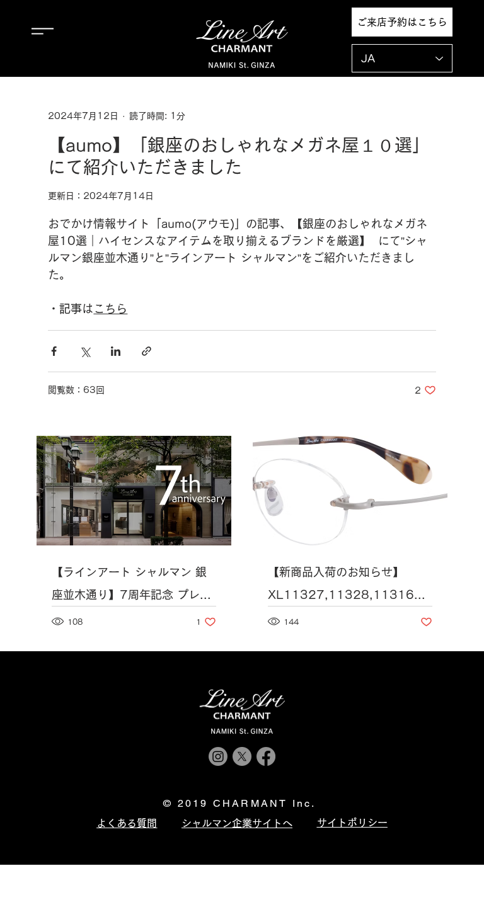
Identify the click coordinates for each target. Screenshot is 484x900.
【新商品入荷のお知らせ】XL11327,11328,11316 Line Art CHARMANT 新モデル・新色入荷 (347, 586)
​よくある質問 (126, 823)
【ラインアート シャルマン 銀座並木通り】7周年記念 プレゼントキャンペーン (131, 586)
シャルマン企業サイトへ (237, 823)
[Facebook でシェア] (54, 351)
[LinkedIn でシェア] (116, 351)
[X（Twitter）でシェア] (85, 351)
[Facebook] (265, 756)
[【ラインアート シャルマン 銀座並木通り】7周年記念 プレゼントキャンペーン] (134, 490)
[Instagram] (218, 756)
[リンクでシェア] (147, 351)
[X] (242, 756)
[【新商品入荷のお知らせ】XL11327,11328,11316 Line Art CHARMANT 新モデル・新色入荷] (350, 490)
